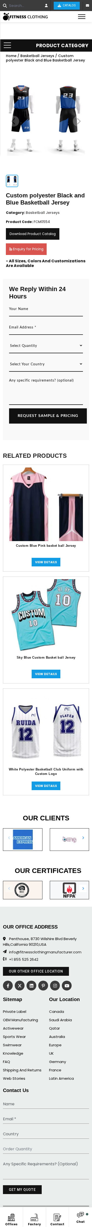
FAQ (6, 1061)
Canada (56, 1011)
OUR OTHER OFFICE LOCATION (36, 971)
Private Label (14, 1011)
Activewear (13, 1028)
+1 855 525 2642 (23, 959)
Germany (57, 1061)
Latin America (61, 1078)
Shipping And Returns (22, 1070)
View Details (46, 562)
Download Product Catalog (33, 233)
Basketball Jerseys (37, 55)
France (55, 1070)
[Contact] (57, 1216)
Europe (55, 1045)
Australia (57, 1036)
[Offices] (11, 1216)
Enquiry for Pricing (27, 249)
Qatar (54, 1028)
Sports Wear (14, 1036)
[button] (83, 838)
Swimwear (12, 1045)
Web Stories (14, 1078)
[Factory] (34, 1216)
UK (51, 1053)
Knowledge (13, 1053)
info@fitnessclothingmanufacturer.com (45, 952)
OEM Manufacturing (20, 1019)
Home (11, 55)
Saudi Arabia (60, 1019)
